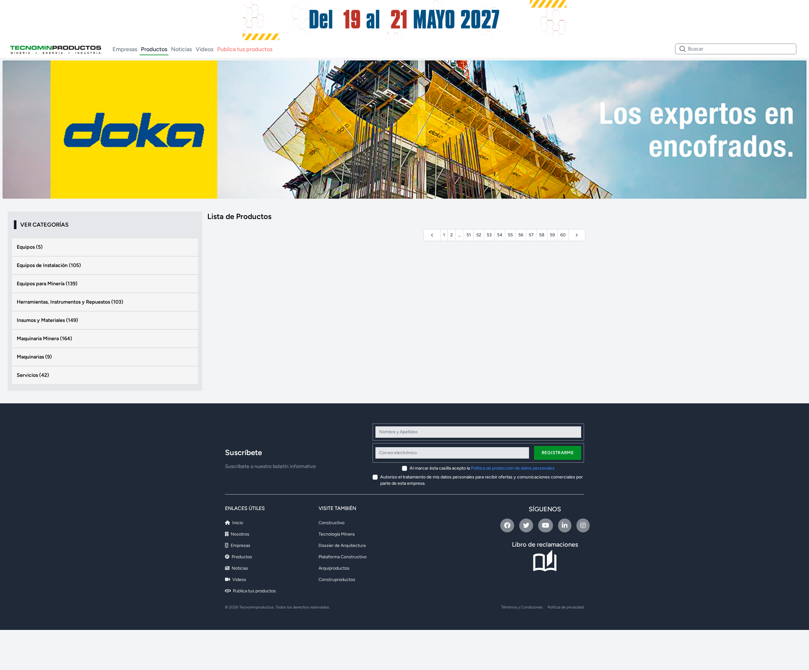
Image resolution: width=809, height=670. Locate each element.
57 (531, 235)
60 (563, 235)
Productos (154, 49)
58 (541, 235)
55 (510, 235)
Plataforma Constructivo (343, 557)
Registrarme (558, 452)
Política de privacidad (566, 607)
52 (478, 235)
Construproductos (337, 579)
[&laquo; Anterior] (432, 235)
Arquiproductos (334, 568)
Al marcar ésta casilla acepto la (482, 468)
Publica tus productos (244, 49)
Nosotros (239, 534)
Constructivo (331, 522)
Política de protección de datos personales (513, 468)
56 (520, 235)
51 (468, 235)
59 (552, 235)
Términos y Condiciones (522, 607)
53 (489, 235)
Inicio (237, 522)
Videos (204, 49)
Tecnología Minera (337, 534)
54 (499, 235)
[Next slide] (787, 129)
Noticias (181, 49)
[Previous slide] (21, 129)
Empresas (125, 49)
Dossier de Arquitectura (342, 545)
